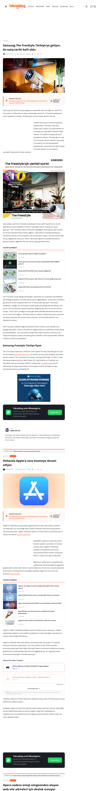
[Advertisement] (34, 736)
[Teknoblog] (17, 6)
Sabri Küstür (9, 54)
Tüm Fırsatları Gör (33, 688)
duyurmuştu (15, 574)
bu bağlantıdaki (47, 363)
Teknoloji (13, 456)
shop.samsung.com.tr (21, 354)
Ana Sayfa (5, 41)
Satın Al (14, 668)
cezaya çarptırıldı (23, 534)
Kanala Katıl (54, 412)
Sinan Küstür (9, 469)
